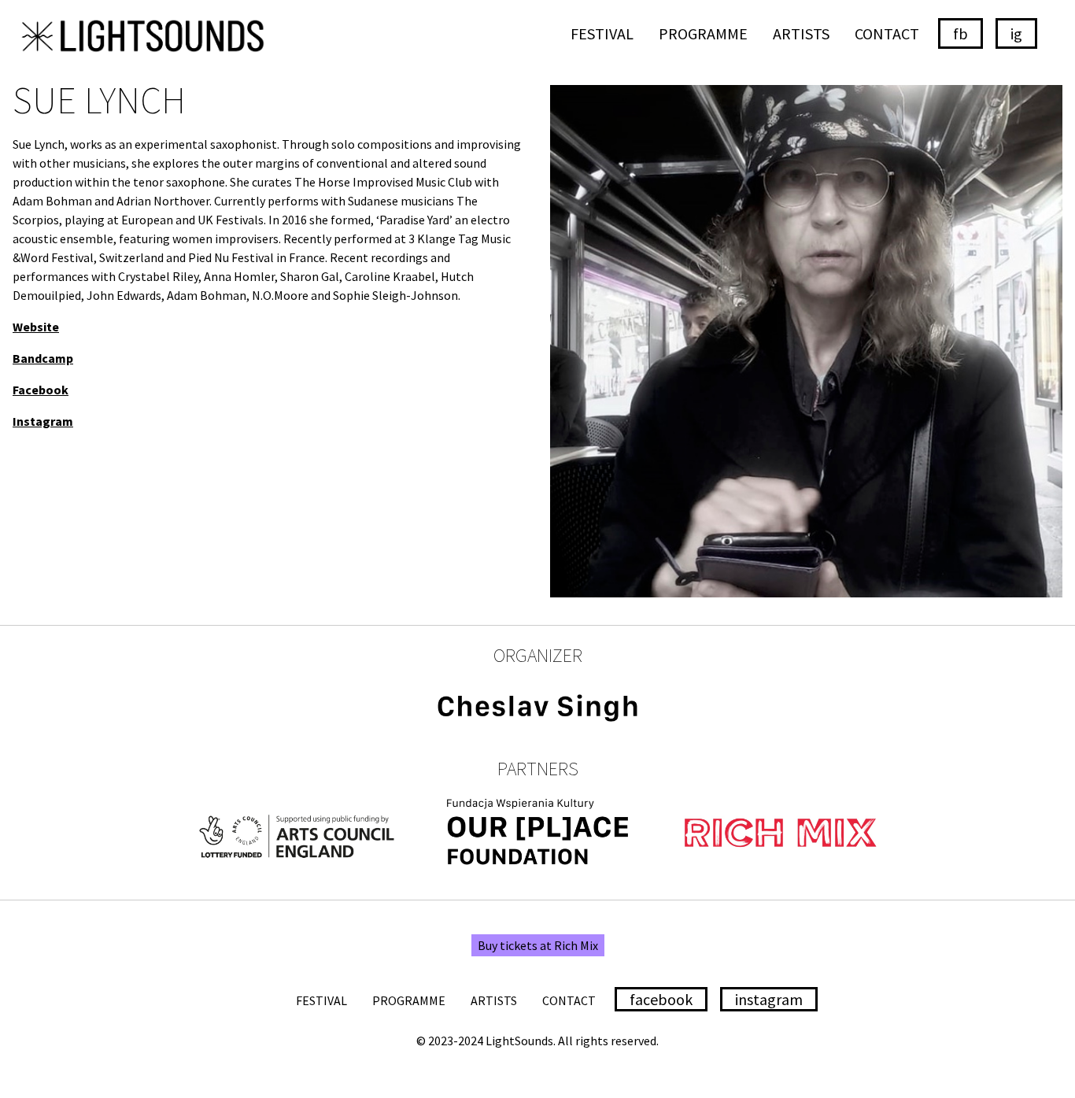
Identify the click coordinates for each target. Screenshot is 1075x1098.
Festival (602, 33)
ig (1016, 33)
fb (960, 33)
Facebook (40, 389)
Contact (887, 33)
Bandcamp (43, 358)
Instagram (43, 421)
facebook (661, 999)
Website (36, 327)
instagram (769, 999)
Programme (703, 33)
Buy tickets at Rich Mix (538, 945)
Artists (801, 33)
